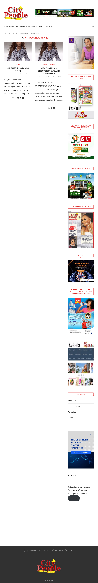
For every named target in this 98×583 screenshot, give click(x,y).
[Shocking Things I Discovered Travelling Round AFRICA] (49, 51)
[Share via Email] (23, 98)
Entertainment (21, 26)
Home (6, 26)
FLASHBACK (39, 26)
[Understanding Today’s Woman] (18, 51)
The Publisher (74, 406)
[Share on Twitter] (18, 98)
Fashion (31, 26)
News (11, 26)
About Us (72, 400)
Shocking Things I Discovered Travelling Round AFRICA (49, 71)
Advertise (49, 26)
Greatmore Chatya (13, 74)
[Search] (93, 26)
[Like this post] (13, 98)
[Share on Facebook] (15, 98)
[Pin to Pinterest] (20, 98)
